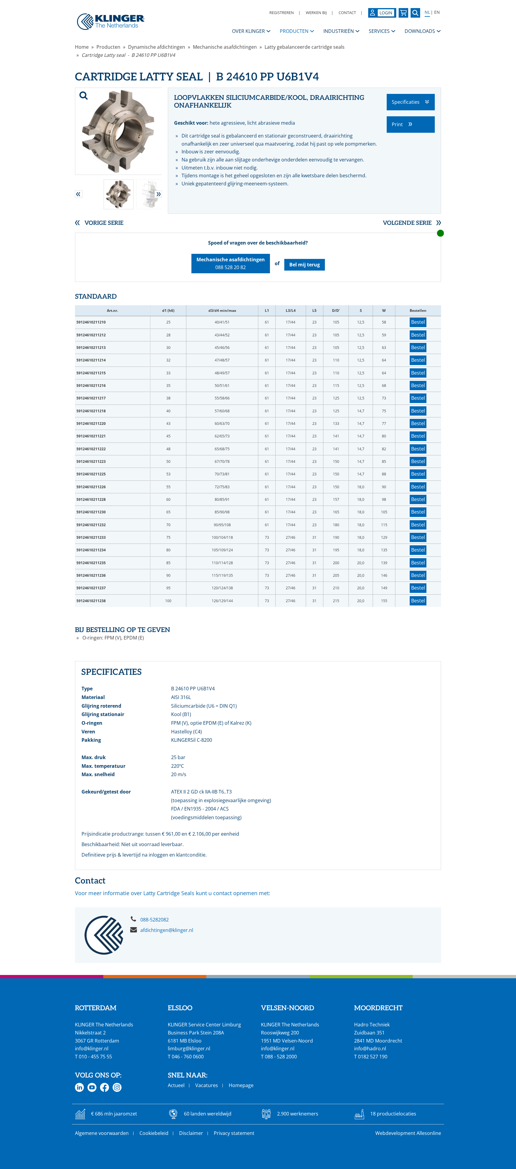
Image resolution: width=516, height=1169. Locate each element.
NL (427, 12)
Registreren (281, 12)
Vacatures (206, 1085)
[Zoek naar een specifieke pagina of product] (415, 13)
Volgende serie (407, 223)
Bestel (418, 322)
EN (437, 12)
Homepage (241, 1085)
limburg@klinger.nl (189, 1049)
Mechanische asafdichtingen (225, 47)
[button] (78, 194)
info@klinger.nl (91, 1049)
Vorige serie (104, 223)
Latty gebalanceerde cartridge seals (305, 47)
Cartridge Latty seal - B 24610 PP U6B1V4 (128, 55)
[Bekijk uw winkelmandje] (403, 13)
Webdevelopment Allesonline (408, 1133)
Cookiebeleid (153, 1133)
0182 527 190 (372, 1057)
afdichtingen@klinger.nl (166, 930)
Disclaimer (191, 1133)
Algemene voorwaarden (102, 1133)
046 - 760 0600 (188, 1057)
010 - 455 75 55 (95, 1057)
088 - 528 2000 (281, 1057)
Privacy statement (234, 1133)
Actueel (176, 1085)
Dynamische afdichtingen (156, 47)
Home (82, 47)
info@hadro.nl (370, 1049)
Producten (108, 47)
